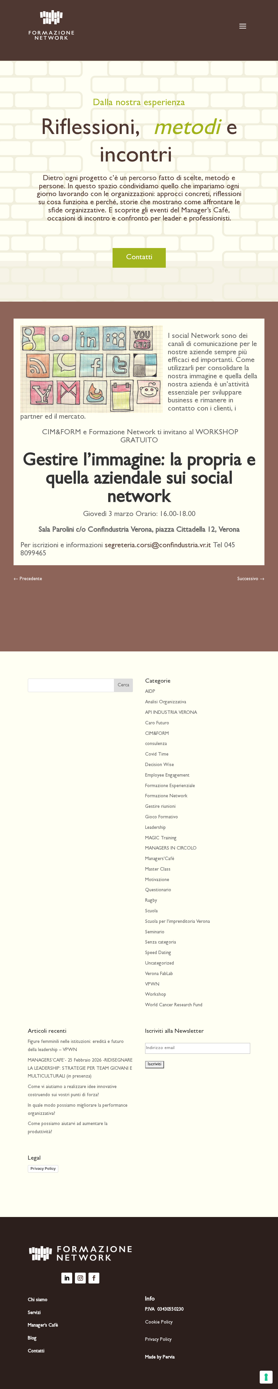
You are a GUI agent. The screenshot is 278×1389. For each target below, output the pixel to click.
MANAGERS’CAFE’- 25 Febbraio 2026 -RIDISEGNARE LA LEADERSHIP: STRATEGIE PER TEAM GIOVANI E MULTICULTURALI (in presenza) (80, 1068)
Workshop (155, 994)
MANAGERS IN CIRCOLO (171, 848)
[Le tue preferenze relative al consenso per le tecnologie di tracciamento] (266, 1377)
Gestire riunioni (160, 806)
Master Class (158, 869)
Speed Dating (158, 953)
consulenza (156, 744)
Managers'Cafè (159, 859)
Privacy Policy (43, 1168)
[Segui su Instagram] (80, 1278)
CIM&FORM (157, 733)
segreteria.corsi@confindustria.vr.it (158, 546)
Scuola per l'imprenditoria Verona (177, 921)
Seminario (154, 932)
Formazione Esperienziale (170, 786)
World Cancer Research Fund (173, 1005)
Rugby (151, 900)
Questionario (158, 890)
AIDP (150, 691)
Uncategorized (159, 963)
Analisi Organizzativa (165, 702)
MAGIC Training (161, 838)
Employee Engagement (167, 775)
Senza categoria (160, 942)
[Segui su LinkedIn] (66, 1278)
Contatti (139, 258)
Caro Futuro (157, 723)
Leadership (155, 827)
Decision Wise (159, 765)
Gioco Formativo (161, 817)
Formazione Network (166, 796)
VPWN (152, 984)
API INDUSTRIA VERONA (171, 712)
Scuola (151, 911)
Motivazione (157, 880)
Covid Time (156, 754)
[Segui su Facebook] (93, 1278)
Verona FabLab (159, 974)
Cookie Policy (159, 1322)
